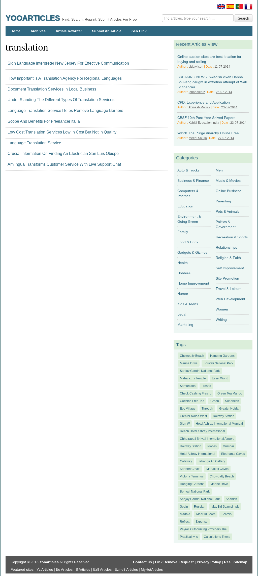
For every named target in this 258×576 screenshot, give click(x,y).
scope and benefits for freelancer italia (44, 121)
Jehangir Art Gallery (211, 461)
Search (243, 18)
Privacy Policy (209, 562)
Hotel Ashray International (197, 454)
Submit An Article (106, 31)
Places (212, 446)
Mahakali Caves (217, 469)
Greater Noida (229, 408)
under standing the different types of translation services (61, 100)
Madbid (185, 514)
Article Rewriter (69, 31)
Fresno (206, 386)
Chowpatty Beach (192, 356)
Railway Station (223, 416)
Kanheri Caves (190, 469)
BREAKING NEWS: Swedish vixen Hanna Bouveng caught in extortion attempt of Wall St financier (212, 82)
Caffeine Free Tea (192, 401)
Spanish (231, 499)
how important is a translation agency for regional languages (65, 78)
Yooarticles (33, 18)
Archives (38, 31)
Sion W (185, 423)
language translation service (34, 143)
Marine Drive (189, 363)
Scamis (226, 514)
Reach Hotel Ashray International (202, 431)
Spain (184, 506)
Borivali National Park (218, 363)
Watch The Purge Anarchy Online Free (208, 133)
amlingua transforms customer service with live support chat (64, 164)
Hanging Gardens (222, 356)
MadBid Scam (205, 514)
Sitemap (240, 562)
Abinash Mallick (199, 107)
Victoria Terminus (192, 476)
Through (207, 408)
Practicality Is (189, 537)
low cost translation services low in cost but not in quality (62, 132)
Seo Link (139, 31)
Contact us (142, 562)
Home (15, 31)
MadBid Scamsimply (225, 506)
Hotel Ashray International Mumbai (219, 423)
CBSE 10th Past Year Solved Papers (206, 118)
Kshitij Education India (204, 122)
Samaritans (188, 386)
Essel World (220, 378)
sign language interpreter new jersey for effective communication (68, 63)
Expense (202, 521)
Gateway (186, 461)
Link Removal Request (174, 562)
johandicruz (197, 92)
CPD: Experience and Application (203, 102)
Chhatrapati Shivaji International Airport (207, 438)
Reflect (184, 521)
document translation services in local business (52, 89)
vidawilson (196, 66)
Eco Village (188, 408)
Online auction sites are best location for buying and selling (209, 59)
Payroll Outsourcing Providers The (203, 529)
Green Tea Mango (229, 393)
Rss (227, 562)
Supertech (232, 401)
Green (214, 401)
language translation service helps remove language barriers (65, 110)
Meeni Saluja (198, 138)
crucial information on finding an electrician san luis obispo (63, 153)
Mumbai (228, 446)
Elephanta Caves (233, 454)
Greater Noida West (193, 416)
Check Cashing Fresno (195, 393)
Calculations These (217, 537)
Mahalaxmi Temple (193, 378)
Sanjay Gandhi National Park (200, 371)
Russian (199, 506)
